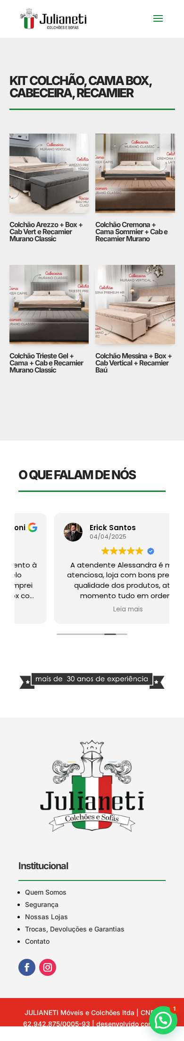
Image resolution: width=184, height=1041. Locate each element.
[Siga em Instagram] (47, 967)
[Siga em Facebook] (26, 967)
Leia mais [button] (92, 609)
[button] (163, 1020)
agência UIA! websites (98, 1035)
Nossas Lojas (46, 917)
